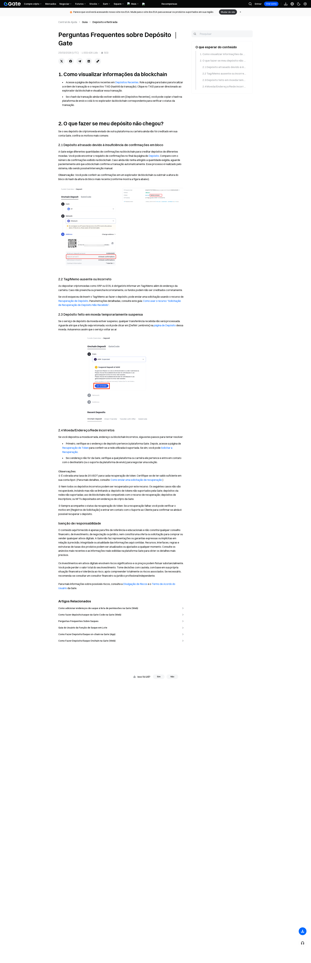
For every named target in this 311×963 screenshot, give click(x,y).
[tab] (222, 54)
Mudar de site (228, 12)
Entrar (258, 4)
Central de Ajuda (67, 22)
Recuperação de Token (75, 447)
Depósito (154, 155)
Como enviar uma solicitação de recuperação (136, 479)
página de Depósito (165, 325)
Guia (85, 22)
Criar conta (271, 4)
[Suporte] (302, 943)
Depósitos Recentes (126, 82)
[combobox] (222, 33)
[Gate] (12, 4)
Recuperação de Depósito (73, 300)
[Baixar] (302, 931)
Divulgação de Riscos (135, 584)
